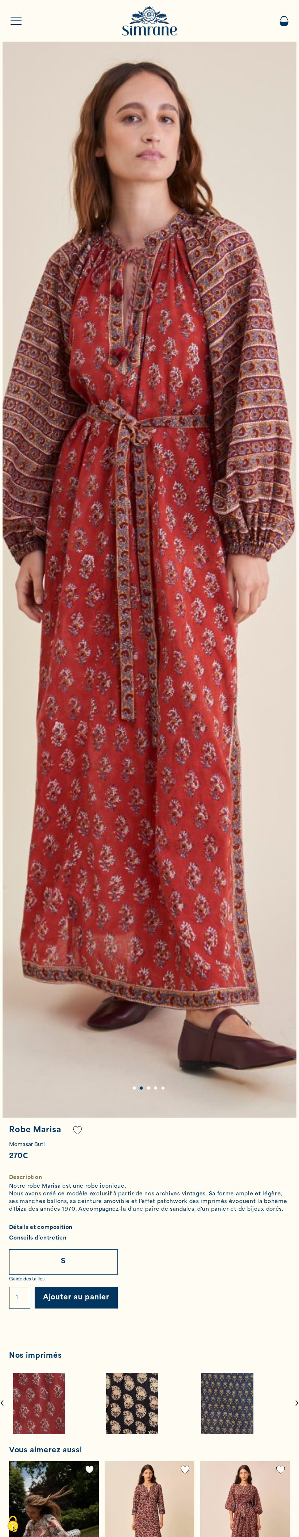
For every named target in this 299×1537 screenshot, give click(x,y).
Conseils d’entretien (38, 1238)
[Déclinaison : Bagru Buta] (149, 1403)
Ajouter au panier (76, 1297)
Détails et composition (41, 1227)
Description (25, 1177)
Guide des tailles (26, 1279)
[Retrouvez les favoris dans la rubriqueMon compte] (90, 1469)
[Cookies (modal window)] (13, 1524)
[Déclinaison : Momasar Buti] (56, 1403)
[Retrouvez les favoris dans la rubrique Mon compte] (78, 1130)
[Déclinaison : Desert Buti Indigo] (244, 1403)
